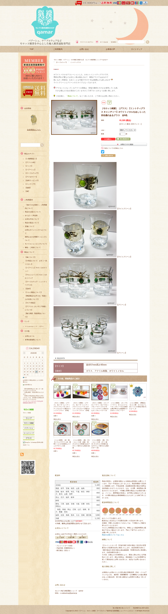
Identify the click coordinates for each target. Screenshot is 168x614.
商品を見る (57, 419)
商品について (29, 252)
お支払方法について (32, 219)
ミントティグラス (75, 62)
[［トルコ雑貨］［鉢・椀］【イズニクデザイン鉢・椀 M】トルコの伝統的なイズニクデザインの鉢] (62, 434)
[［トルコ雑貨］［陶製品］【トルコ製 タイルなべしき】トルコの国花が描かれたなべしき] (137, 397)
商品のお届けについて (33, 212)
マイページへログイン (86, 42)
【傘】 (27, 191)
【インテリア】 (30, 184)
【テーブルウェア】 (61, 62)
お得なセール (29, 336)
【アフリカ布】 (30, 162)
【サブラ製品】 (30, 303)
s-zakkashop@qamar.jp (68, 593)
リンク (26, 321)
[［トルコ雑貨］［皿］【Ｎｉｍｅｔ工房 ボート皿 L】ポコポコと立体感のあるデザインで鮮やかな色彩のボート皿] (100, 434)
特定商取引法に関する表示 (141, 608)
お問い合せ (84, 49)
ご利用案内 (57, 49)
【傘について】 (30, 257)
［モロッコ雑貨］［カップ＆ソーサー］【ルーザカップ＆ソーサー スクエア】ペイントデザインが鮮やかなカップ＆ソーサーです (100, 406)
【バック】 (29, 166)
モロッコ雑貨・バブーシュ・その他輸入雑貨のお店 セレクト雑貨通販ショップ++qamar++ (81, 59)
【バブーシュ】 (30, 170)
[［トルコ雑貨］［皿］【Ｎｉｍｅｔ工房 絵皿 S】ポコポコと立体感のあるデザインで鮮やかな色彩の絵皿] (81, 434)
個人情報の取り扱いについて (121, 608)
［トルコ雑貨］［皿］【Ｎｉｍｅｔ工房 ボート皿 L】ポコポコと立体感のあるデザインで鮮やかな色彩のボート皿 (100, 443)
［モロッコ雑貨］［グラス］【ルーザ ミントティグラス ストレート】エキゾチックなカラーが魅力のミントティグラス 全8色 (81, 406)
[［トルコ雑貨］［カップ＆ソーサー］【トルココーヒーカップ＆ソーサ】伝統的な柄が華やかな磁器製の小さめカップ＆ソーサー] (118, 397)
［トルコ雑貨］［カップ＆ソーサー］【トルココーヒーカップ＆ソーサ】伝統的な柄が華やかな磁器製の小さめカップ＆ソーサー (119, 406)
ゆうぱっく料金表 (31, 215)
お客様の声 (110, 49)
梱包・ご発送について (33, 247)
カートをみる (104, 42)
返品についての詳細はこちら (113, 148)
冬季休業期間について (33, 340)
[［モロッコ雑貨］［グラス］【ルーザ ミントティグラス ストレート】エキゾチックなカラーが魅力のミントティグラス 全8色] (81, 397)
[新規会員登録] (34, 81)
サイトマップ (136, 49)
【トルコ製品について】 (33, 292)
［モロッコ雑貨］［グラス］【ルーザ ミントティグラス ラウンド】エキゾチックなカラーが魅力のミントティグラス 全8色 (62, 406)
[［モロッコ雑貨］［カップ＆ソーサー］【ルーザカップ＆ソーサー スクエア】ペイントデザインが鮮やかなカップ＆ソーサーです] (100, 399)
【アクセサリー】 (31, 177)
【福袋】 (28, 188)
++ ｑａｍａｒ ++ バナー (34, 326)
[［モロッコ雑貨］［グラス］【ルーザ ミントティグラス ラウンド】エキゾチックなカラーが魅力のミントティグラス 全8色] (62, 397)
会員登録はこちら (34, 130)
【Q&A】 (28, 289)
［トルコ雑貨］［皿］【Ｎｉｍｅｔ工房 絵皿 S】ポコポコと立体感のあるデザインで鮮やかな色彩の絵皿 (81, 443)
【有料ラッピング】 (32, 180)
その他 (26, 331)
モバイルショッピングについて (36, 244)
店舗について (29, 226)
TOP (31, 49)
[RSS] (22, 455)
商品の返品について (32, 223)
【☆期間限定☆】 (31, 159)
